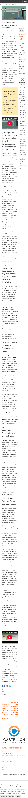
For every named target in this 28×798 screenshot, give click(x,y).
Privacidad (4, 767)
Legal (3, 764)
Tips (19, 9)
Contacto (12, 9)
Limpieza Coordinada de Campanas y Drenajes (23, 156)
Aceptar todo (4, 796)
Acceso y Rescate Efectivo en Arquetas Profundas (23, 165)
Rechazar (11, 796)
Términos (4, 769)
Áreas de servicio (11, 5)
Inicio (1, 5)
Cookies (3, 765)
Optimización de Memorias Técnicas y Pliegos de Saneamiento (23, 145)
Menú (25, 1)
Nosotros (3, 9)
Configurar (18, 796)
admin (3, 30)
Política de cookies (20, 793)
